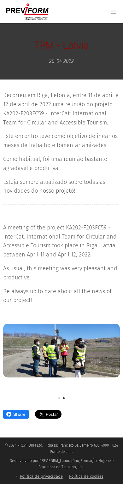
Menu (113, 11)
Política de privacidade (41, 476)
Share (19, 414)
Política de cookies (86, 476)
